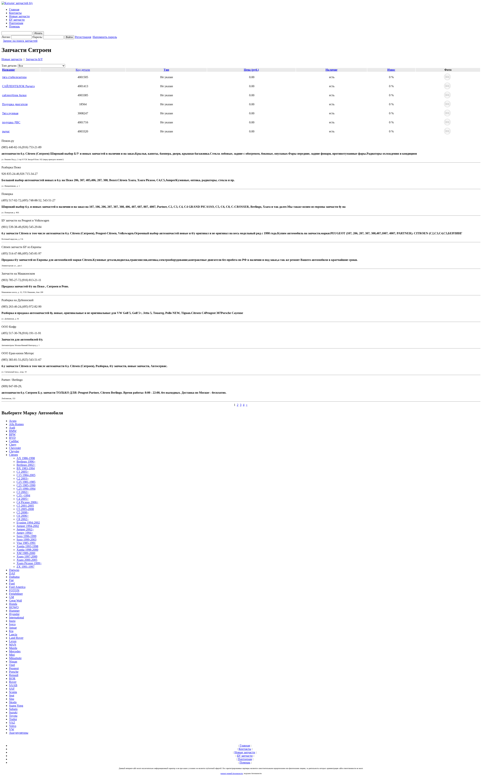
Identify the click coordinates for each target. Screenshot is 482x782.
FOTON (14, 590)
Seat (11, 695)
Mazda (13, 648)
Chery (12, 444)
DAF (12, 573)
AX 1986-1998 (26, 458)
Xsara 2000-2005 (27, 559)
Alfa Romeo (16, 424)
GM (11, 597)
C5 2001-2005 (25, 505)
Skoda (13, 702)
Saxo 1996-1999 (26, 536)
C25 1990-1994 (26, 488)
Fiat (11, 580)
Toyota (13, 715)
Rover (12, 681)
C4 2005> (23, 498)
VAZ (12, 722)
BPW (12, 434)
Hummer (14, 610)
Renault (13, 675)
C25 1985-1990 (26, 485)
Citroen (13, 454)
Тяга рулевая (10, 113)
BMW (13, 431)
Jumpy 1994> (25, 532)
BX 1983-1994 (26, 468)
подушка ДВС (11, 122)
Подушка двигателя (14, 104)
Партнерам (16, 23)
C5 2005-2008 (25, 509)
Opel (12, 665)
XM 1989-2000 (26, 553)
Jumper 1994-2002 (28, 526)
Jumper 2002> (25, 529)
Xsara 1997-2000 (27, 556)
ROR (12, 678)
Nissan (13, 661)
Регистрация (83, 37)
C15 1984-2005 (26, 475)
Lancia (13, 634)
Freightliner (16, 593)
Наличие (331, 69)
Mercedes (15, 651)
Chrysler (14, 451)
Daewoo (14, 570)
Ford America (17, 587)
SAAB (13, 685)
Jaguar (13, 627)
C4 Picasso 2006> (27, 502)
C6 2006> (23, 515)
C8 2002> (23, 519)
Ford (12, 583)
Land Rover (16, 637)
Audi (12, 427)
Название (8, 69)
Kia (11, 631)
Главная (14, 9)
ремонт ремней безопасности (231, 773)
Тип (166, 69)
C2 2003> (23, 478)
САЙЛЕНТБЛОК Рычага (18, 86)
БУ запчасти (17, 19)
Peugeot (14, 668)
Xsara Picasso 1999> (29, 563)
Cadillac (14, 441)
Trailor (13, 719)
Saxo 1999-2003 (26, 539)
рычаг (6, 131)
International (16, 617)
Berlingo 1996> (26, 461)
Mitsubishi (15, 658)
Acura (12, 420)
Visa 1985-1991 (26, 542)
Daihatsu (14, 576)
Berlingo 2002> (26, 465)
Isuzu (12, 620)
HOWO (14, 607)
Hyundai (14, 614)
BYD (12, 437)
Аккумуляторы (18, 732)
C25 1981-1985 (26, 481)
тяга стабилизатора (14, 77)
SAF (12, 688)
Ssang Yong (16, 705)
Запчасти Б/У (34, 59)
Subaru (13, 709)
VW (11, 729)
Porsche (13, 671)
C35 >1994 (23, 495)
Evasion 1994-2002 (28, 522)
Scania (13, 692)
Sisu (11, 698)
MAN (12, 644)
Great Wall (15, 600)
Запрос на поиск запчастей (20, 40)
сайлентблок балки (14, 95)
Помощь (14, 26)
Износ (391, 69)
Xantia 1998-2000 (27, 549)
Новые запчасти (19, 16)
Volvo (12, 726)
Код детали (83, 69)
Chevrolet (15, 448)
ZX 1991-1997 (25, 566)
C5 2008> (23, 512)
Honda (13, 604)
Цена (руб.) (251, 69)
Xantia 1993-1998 (27, 546)
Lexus (12, 641)
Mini (12, 654)
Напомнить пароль (105, 37)
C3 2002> (23, 492)
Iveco (12, 624)
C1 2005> (23, 471)
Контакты (15, 13)
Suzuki (13, 712)
